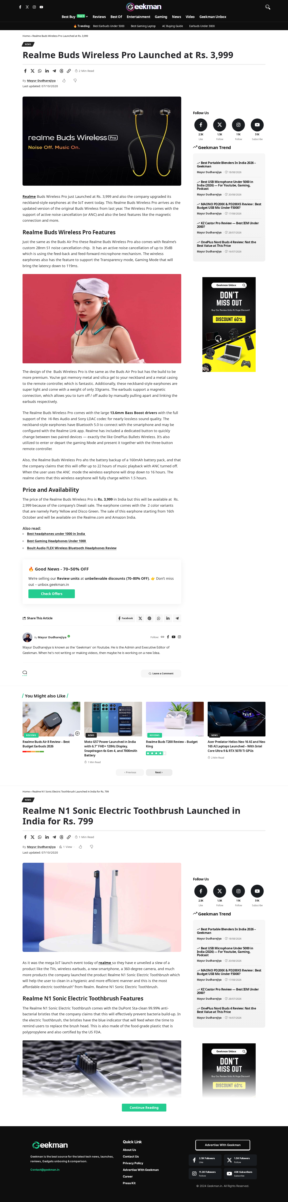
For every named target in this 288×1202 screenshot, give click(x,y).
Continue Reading (144, 1107)
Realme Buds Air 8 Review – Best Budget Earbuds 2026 (46, 744)
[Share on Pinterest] (149, 618)
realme (105, 962)
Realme (29, 196)
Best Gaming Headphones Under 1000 (57, 541)
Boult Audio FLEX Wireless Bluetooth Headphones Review (72, 548)
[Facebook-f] (20, 7)
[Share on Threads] (61, 71)
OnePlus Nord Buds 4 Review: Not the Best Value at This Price (226, 244)
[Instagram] (34, 7)
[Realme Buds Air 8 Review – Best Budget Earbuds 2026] (51, 719)
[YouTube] (173, 637)
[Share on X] (32, 71)
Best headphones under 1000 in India (56, 534)
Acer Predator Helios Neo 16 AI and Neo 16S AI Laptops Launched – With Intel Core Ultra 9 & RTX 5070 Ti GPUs (236, 746)
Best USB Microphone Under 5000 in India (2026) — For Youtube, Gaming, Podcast (225, 185)
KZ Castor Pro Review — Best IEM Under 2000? (228, 225)
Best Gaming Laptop (143, 26)
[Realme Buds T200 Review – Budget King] (175, 719)
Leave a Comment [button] (162, 673)
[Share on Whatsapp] (40, 71)
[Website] (162, 637)
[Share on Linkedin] (47, 71)
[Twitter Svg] (27, 7)
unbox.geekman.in (53, 584)
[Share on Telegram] (54, 71)
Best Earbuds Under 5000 (108, 26)
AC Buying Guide (172, 26)
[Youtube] (41, 7)
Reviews (31, 735)
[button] (267, 7)
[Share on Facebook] (25, 71)
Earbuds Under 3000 (202, 26)
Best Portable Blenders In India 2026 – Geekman (226, 164)
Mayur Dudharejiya (41, 80)
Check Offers (51, 594)
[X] (220, 129)
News (28, 44)
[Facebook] (168, 637)
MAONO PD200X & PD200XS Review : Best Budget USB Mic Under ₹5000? (229, 206)
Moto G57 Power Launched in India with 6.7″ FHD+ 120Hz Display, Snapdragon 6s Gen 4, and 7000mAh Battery (110, 749)
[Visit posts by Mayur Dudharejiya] (27, 637)
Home (26, 36)
